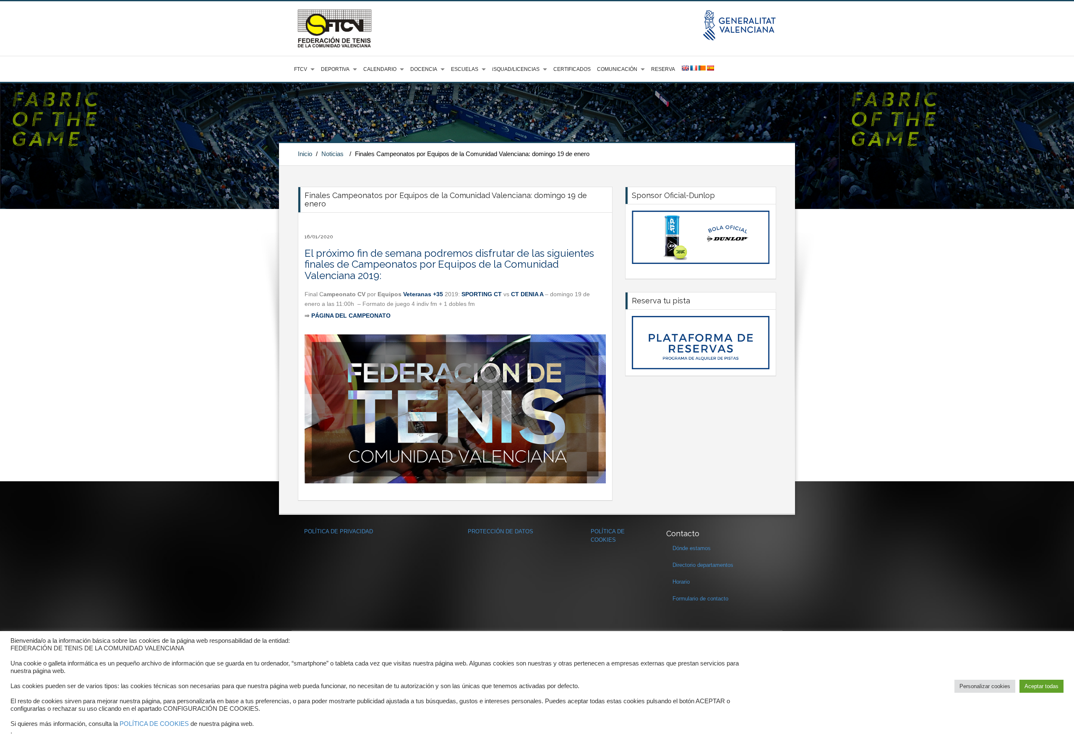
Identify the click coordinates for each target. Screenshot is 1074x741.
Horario (681, 582)
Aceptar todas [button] (1041, 686)
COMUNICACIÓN (617, 69)
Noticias (332, 153)
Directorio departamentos (703, 565)
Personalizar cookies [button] (984, 686)
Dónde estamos (692, 548)
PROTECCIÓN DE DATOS (500, 531)
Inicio (305, 153)
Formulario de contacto (700, 598)
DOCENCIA (423, 69)
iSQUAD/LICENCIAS (516, 69)
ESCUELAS (464, 69)
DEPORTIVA (335, 69)
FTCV (300, 69)
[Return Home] (334, 28)
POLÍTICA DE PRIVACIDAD (338, 531)
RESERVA (663, 69)
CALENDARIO (379, 69)
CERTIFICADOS (572, 69)
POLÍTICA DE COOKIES (154, 723)
